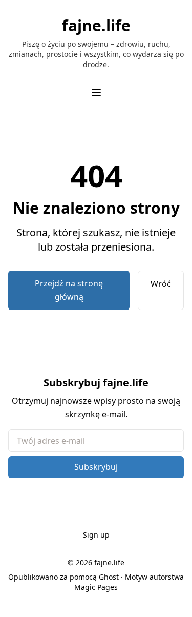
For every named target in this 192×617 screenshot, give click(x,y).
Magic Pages (96, 587)
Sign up (96, 535)
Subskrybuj (96, 466)
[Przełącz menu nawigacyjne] (96, 92)
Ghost (109, 577)
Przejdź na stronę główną (69, 290)
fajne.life (96, 25)
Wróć (161, 284)
